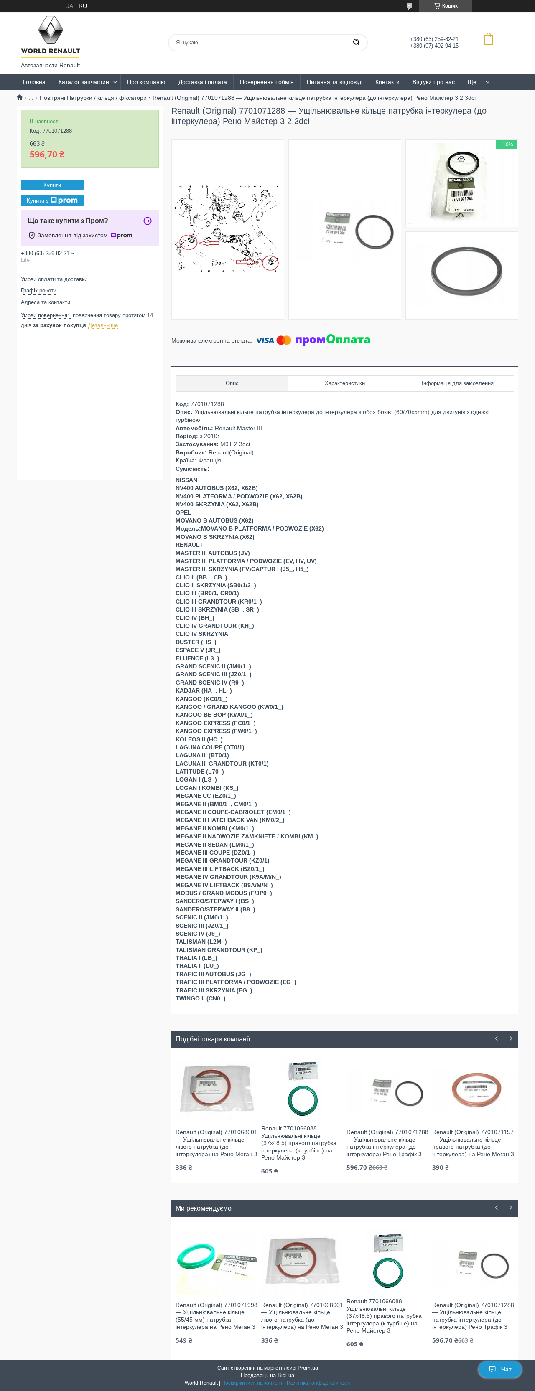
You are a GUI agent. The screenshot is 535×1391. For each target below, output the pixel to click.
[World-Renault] (50, 37)
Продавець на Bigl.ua (267, 1375)
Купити (52, 185)
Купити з (37, 200)
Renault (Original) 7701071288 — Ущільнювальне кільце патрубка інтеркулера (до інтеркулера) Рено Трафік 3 (387, 1143)
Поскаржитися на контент (252, 1383)
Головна (34, 82)
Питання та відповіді (334, 82)
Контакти (387, 82)
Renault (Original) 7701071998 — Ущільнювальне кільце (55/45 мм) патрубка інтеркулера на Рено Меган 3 (216, 1316)
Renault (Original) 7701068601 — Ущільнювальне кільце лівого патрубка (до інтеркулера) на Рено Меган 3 (216, 1143)
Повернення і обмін (267, 82)
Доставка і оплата (202, 82)
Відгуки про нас (434, 82)
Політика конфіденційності (319, 1383)
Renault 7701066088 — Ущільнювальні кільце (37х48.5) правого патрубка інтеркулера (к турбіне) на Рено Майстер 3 (298, 1143)
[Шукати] (356, 42)
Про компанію (146, 82)
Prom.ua (308, 1368)
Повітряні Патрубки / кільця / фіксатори (93, 97)
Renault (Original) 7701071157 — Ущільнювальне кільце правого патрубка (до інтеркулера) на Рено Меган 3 (473, 1143)
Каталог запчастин (84, 82)
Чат (506, 1369)
